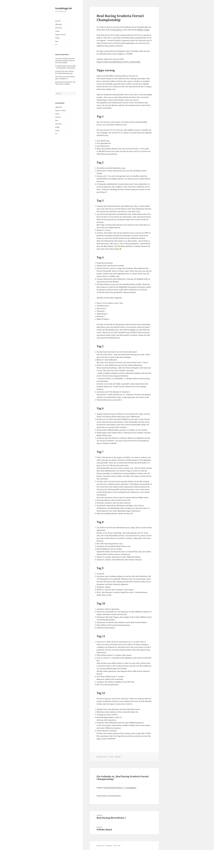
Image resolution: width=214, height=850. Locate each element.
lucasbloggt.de (63, 8)
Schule (57, 130)
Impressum (100, 845)
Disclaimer (108, 845)
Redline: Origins (144, 30)
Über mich (117, 845)
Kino (56, 41)
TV (56, 45)
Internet (58, 21)
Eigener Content (60, 35)
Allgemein (58, 24)
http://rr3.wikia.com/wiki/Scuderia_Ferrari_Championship (118, 62)
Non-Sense (58, 28)
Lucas (111, 757)
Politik (57, 38)
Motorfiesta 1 (117, 30)
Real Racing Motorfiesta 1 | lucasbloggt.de (120, 788)
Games (57, 31)
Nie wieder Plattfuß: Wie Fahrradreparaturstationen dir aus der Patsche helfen (65, 61)
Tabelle (132, 330)
